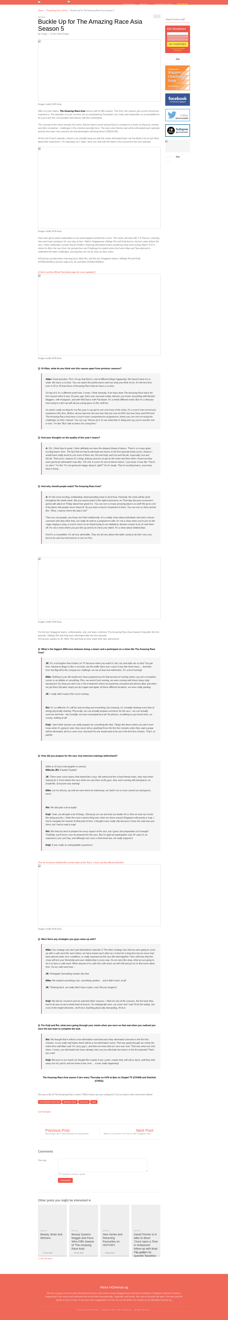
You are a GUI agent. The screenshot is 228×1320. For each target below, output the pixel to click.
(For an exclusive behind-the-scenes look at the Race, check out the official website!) (81, 862)
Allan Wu (84, 1102)
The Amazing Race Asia (49, 1102)
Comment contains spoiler (74, 1174)
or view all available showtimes (177, 49)
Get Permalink (44, 1112)
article (43, 1231)
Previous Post (57, 1130)
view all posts (46, 1258)
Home (40, 10)
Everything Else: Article (56, 10)
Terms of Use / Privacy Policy (88, 1310)
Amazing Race (69, 1102)
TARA (94, 1102)
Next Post (144, 1130)
